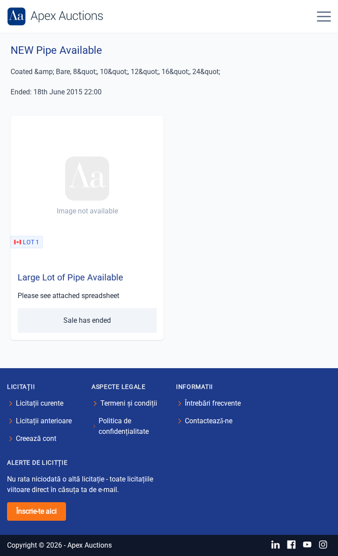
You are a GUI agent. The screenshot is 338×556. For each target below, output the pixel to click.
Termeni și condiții (128, 403)
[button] (323, 16)
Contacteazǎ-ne (208, 421)
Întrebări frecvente (213, 403)
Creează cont (36, 438)
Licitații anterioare (44, 421)
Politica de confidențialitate (124, 426)
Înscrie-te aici (36, 511)
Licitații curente (39, 403)
